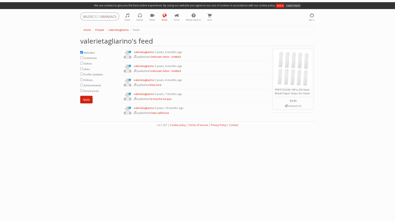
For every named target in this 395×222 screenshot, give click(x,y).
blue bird (155, 85)
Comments (90, 58)
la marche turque (161, 99)
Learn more (293, 5)
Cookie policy (178, 125)
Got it (280, 5)
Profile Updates (93, 74)
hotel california (159, 113)
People (99, 30)
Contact (233, 125)
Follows (88, 80)
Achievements (92, 85)
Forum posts (91, 91)
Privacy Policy (219, 125)
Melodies (89, 52)
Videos (87, 63)
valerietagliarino (118, 30)
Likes (86, 69)
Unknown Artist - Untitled (165, 57)
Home (87, 30)
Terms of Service (198, 125)
